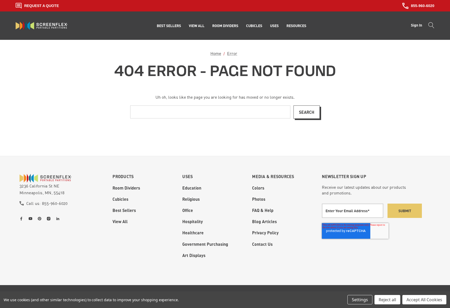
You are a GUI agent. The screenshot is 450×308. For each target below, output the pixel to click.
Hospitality (192, 221)
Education (191, 187)
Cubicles (120, 199)
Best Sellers (124, 210)
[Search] (429, 26)
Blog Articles (264, 221)
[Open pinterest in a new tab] (40, 219)
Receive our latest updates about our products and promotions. (364, 190)
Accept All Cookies (424, 300)
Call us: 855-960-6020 (47, 203)
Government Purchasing (205, 244)
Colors (258, 187)
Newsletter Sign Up (344, 176)
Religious (191, 199)
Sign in (416, 25)
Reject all (387, 300)
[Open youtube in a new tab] (31, 219)
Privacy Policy (265, 232)
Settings (360, 300)
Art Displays (193, 255)
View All (120, 221)
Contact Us (262, 244)
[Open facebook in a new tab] (22, 219)
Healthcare (193, 232)
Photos (258, 199)
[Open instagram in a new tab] (50, 219)
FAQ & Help (262, 210)
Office (187, 210)
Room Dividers (126, 187)
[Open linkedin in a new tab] (59, 219)
